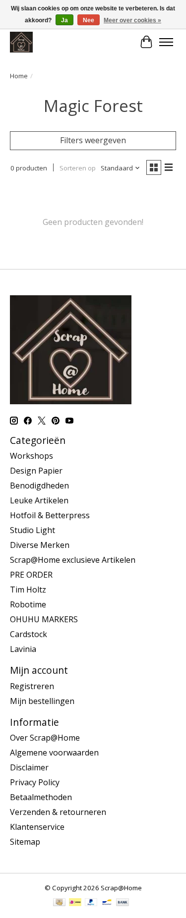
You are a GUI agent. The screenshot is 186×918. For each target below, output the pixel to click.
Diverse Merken (39, 545)
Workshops (31, 455)
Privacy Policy (35, 782)
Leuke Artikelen (39, 500)
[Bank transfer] (122, 903)
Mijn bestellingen (42, 701)
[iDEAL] (75, 903)
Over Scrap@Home (45, 737)
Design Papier (36, 470)
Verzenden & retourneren (58, 812)
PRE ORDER (31, 574)
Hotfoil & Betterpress (50, 515)
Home (19, 75)
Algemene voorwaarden (54, 752)
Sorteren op (78, 167)
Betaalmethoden (41, 797)
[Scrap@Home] (21, 42)
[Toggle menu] (166, 42)
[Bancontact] (107, 903)
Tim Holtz (28, 589)
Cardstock (28, 634)
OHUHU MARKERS (44, 619)
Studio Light (32, 530)
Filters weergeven (93, 140)
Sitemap (25, 841)
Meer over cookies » (132, 20)
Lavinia (23, 649)
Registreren (32, 686)
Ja (64, 20)
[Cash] (59, 903)
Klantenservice (37, 826)
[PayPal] (91, 903)
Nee (88, 20)
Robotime (28, 604)
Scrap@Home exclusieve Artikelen (72, 559)
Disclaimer (29, 767)
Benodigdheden (39, 485)
